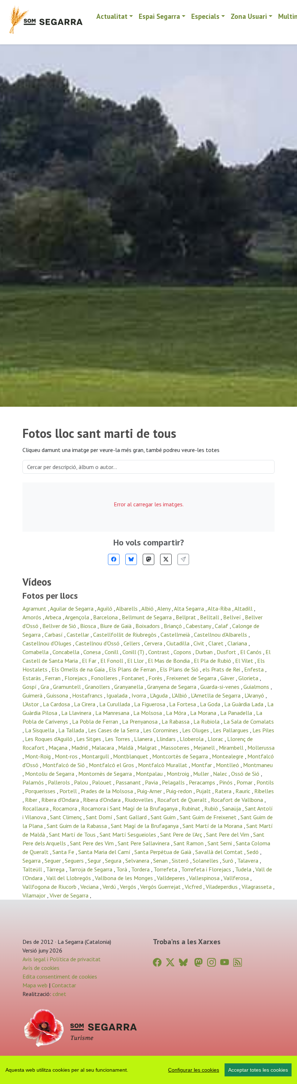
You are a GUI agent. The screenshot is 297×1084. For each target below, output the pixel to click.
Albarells (127, 608)
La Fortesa (183, 704)
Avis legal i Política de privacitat (61, 959)
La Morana (204, 712)
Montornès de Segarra (105, 773)
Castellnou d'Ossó (98, 643)
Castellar (79, 634)
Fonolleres (105, 678)
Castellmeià (175, 634)
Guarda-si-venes (220, 686)
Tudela (244, 869)
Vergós (129, 886)
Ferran (53, 678)
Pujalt (204, 791)
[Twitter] (166, 559)
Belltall (210, 617)
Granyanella (129, 686)
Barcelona (106, 617)
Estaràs (32, 678)
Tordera (141, 869)
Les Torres (118, 738)
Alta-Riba (220, 608)
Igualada (117, 695)
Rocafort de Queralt (182, 799)
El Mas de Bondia (169, 660)
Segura (114, 860)
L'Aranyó (254, 695)
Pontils (265, 782)
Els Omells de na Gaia (78, 669)
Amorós (32, 617)
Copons (183, 652)
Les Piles (263, 730)
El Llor (136, 660)
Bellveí (232, 617)
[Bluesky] (131, 559)
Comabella (36, 652)
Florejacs (76, 678)
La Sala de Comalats (248, 721)
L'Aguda (159, 695)
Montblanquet (131, 756)
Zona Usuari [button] (249, 16)
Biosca (88, 625)
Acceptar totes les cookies (258, 1070)
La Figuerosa (150, 704)
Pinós (226, 782)
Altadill (244, 608)
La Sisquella (40, 730)
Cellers (133, 643)
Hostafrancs (88, 695)
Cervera (154, 643)
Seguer (53, 860)
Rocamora (66, 808)
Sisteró (181, 860)
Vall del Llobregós (69, 878)
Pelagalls (174, 782)
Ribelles (264, 791)
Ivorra (139, 695)
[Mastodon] (148, 559)
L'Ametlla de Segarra (216, 695)
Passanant (129, 782)
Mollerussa (261, 747)
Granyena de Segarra (172, 686)
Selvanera (138, 860)
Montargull (95, 756)
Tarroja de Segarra (91, 869)
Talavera (248, 860)
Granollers (98, 686)
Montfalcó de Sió (64, 765)
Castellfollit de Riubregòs (125, 634)
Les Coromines (161, 730)
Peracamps (203, 782)
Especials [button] (205, 16)
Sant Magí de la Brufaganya (145, 825)
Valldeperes (172, 878)
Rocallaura (36, 808)
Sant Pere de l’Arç (182, 834)
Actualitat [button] (111, 16)
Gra (45, 686)
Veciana (90, 886)
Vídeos (36, 582)
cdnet (58, 993)
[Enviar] (183, 559)
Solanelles (206, 860)
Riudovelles (140, 799)
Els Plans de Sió (180, 669)
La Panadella (237, 712)
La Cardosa (57, 704)
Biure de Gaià (116, 625)
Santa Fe (64, 851)
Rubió (211, 808)
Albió (148, 608)
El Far (90, 660)
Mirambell (232, 747)
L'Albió (180, 695)
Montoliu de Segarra (50, 773)
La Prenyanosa (140, 721)
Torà (122, 869)
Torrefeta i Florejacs (207, 869)
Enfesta (254, 669)
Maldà (126, 747)
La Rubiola (207, 721)
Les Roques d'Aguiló (49, 738)
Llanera (144, 738)
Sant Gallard (132, 817)
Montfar (202, 765)
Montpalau (150, 773)
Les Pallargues (231, 730)
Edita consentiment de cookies (59, 976)
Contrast (159, 652)
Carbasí (54, 634)
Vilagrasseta (257, 886)
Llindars (166, 738)
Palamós (33, 782)
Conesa (92, 652)
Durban (204, 652)
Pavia (152, 782)
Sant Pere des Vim (92, 843)
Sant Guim (164, 817)
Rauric (243, 791)
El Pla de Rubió (213, 660)
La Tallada (71, 730)
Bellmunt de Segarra (147, 617)
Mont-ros (67, 756)
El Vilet (245, 660)
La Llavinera (77, 712)
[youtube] (224, 962)
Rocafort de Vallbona (237, 799)
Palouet (102, 782)
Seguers (75, 860)
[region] (148, 1070)
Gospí (30, 686)
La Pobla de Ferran (96, 721)
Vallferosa (236, 878)
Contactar (64, 985)
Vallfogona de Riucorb (50, 886)
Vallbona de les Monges (124, 878)
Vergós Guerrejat (161, 886)
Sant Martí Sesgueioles (129, 834)
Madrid (80, 747)
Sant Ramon (189, 843)
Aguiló (105, 608)
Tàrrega (56, 869)
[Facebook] (114, 559)
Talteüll (32, 869)
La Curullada (115, 704)
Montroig (179, 773)
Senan (161, 860)
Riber (32, 799)
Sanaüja (232, 808)
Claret (216, 643)
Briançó (173, 625)
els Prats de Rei (222, 669)
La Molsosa (148, 712)
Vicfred (194, 886)
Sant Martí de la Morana (213, 825)
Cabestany (199, 625)
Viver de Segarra (70, 895)
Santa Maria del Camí (105, 851)
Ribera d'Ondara (60, 799)
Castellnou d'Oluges (47, 643)
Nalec (221, 773)
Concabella (67, 652)
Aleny (164, 608)
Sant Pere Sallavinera (144, 843)
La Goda (211, 704)
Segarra (32, 860)
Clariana (237, 643)
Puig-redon (179, 791)
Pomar (245, 782)
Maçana (59, 747)
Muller (201, 773)
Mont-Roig (38, 756)
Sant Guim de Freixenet (209, 817)
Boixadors (148, 625)
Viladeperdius (222, 886)
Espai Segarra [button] (159, 16)
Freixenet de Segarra (192, 678)
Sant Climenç (66, 817)
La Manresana (113, 712)
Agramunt (35, 608)
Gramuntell (67, 686)
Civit (199, 643)
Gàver (228, 678)
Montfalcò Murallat (163, 765)
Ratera (224, 791)
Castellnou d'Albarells (221, 634)
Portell (68, 791)
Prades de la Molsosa (107, 791)
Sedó (253, 851)
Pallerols (59, 782)
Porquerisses (41, 791)
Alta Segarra (189, 608)
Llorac (216, 738)
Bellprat (186, 617)
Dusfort (227, 652)
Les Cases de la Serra (114, 730)
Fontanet (133, 678)
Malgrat (147, 747)
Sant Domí (100, 817)
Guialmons (257, 686)
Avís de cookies (40, 967)
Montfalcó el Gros (112, 765)
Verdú (110, 886)
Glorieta (249, 678)
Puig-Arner (150, 791)
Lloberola (192, 738)
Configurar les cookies (193, 1070)
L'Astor (31, 704)
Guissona (58, 695)
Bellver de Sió (60, 625)
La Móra (177, 712)
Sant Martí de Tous (73, 834)
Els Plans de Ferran (133, 669)
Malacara (104, 747)
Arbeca (54, 617)
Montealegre (228, 756)
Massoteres (176, 747)
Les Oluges (196, 730)
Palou (81, 782)
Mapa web (34, 985)
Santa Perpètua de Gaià (163, 851)
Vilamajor (34, 895)
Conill (112, 652)
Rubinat (191, 808)
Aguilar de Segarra (72, 608)
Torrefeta (166, 869)
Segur (95, 860)
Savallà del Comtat (219, 851)
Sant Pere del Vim (228, 834)
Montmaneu (258, 765)
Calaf (222, 625)
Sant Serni (220, 843)
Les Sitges (89, 738)
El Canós (251, 652)
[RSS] (237, 962)
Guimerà (33, 695)
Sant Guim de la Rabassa (77, 825)
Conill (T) (134, 652)
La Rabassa (176, 721)
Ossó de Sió (246, 773)
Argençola (78, 617)
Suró (228, 860)
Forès (156, 678)
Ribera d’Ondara (102, 799)
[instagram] (211, 962)
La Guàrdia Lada (244, 704)
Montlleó (228, 765)
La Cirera (85, 704)
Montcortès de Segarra (180, 756)
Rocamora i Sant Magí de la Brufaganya (130, 808)
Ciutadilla (178, 643)
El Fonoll (112, 660)
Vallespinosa (205, 878)
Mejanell (204, 747)
